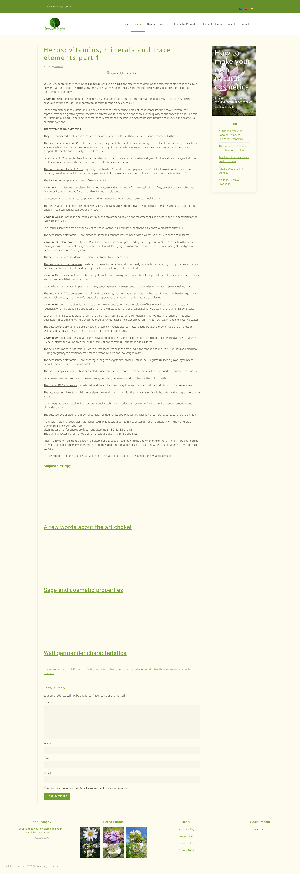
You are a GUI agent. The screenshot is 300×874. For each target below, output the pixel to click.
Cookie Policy (187, 850)
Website (48, 773)
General (137, 24)
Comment (48, 702)
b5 (87, 669)
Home (125, 24)
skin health (155, 669)
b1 (68, 669)
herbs (128, 669)
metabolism (141, 669)
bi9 (96, 669)
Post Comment (57, 796)
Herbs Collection (213, 24)
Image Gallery (187, 836)
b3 (83, 669)
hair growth (117, 669)
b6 (91, 669)
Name (47, 743)
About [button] (231, 24)
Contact (244, 24)
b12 (73, 669)
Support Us (186, 843)
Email (47, 758)
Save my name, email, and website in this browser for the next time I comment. (87, 788)
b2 (78, 669)
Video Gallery (187, 829)
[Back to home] (55, 24)
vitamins (168, 669)
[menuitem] (240, 8)
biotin (103, 669)
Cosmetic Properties (186, 24)
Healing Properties (158, 24)
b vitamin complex (54, 669)
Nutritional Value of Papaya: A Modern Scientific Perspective (231, 135)
